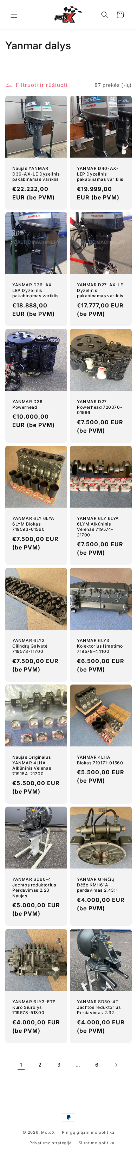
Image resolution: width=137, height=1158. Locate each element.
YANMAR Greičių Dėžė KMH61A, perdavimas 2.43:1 (97, 885)
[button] (14, 15)
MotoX (48, 1132)
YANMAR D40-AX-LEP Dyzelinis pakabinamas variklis (100, 174)
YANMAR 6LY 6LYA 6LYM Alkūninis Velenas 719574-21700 (98, 526)
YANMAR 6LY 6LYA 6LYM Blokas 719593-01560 (33, 524)
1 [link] (21, 1064)
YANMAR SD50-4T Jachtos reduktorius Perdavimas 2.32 (98, 1007)
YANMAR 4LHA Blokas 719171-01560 (100, 760)
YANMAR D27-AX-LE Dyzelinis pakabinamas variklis (100, 290)
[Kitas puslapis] (116, 1065)
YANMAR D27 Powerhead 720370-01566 (99, 407)
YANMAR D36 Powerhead (27, 404)
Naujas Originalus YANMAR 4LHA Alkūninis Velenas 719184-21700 (31, 765)
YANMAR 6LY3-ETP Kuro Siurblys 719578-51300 (34, 1007)
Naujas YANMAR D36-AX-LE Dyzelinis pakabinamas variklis (35, 174)
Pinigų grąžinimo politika (88, 1132)
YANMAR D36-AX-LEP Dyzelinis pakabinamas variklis (35, 290)
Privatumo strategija (51, 1142)
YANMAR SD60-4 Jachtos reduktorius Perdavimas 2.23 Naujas (34, 887)
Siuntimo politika (97, 1142)
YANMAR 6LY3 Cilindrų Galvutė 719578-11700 (30, 646)
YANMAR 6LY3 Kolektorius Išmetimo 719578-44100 (100, 646)
